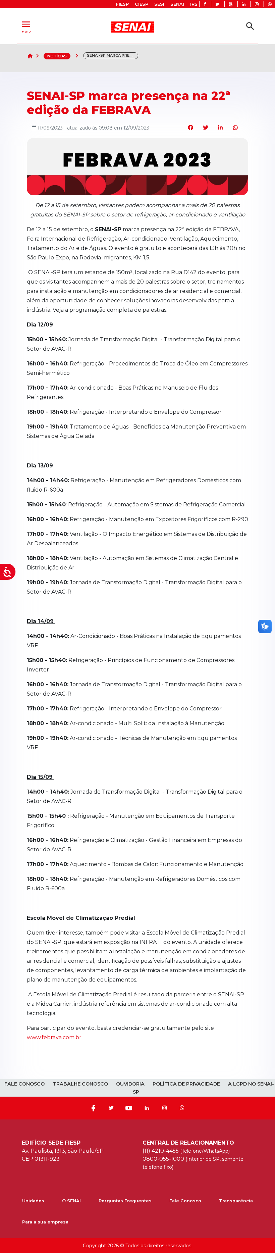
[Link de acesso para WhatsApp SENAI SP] (270, 4)
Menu (26, 26)
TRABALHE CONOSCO (80, 1084)
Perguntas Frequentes (125, 1200)
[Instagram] (165, 1108)
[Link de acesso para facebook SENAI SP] (205, 4)
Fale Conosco (185, 1200)
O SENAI (71, 1200)
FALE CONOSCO (24, 1084)
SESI (159, 4)
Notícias (57, 56)
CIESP (141, 4)
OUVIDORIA (130, 1084)
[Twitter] (111, 1108)
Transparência (236, 1200)
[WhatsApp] (182, 1108)
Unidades (33, 1200)
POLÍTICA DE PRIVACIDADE (186, 1084)
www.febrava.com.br (54, 1037)
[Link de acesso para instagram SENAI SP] (257, 4)
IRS (194, 4)
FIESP (122, 4)
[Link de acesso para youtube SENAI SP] (230, 4)
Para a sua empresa (45, 1221)
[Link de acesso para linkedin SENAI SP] (243, 4)
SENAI (177, 4)
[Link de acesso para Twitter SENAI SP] (217, 4)
